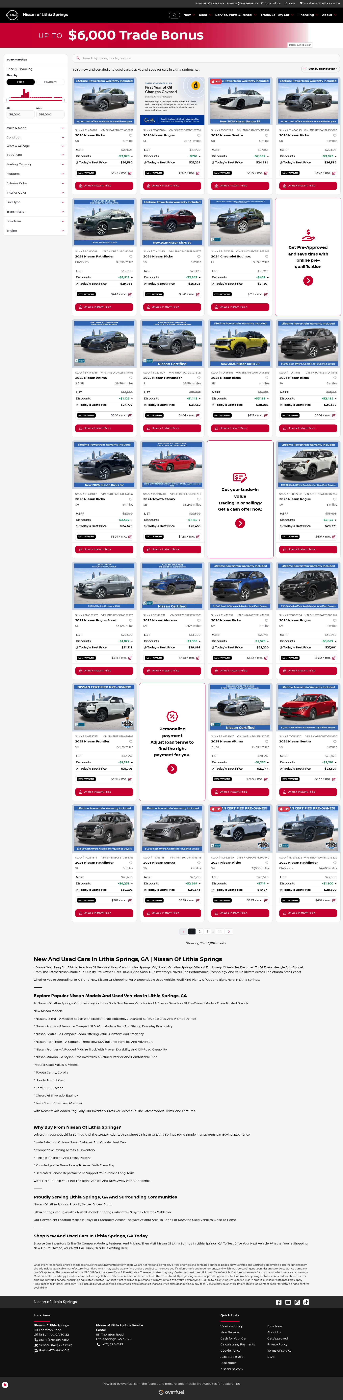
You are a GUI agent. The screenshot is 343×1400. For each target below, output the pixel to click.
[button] (271, 3)
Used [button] (203, 15)
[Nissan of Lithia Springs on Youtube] (286, 1302)
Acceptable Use (232, 1357)
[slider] (6, 100)
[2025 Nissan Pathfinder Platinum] (104, 222)
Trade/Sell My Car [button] (275, 15)
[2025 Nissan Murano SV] (172, 586)
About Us (274, 1332)
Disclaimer (228, 1363)
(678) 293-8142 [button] (112, 1344)
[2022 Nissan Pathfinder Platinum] (308, 828)
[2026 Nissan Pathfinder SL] (104, 828)
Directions (274, 1326)
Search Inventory (174, 15)
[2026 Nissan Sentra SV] (308, 707)
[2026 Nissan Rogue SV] (308, 465)
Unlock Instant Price (97, 185)
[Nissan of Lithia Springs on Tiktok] (304, 1302)
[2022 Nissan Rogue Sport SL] (104, 586)
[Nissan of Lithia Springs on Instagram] (295, 1302)
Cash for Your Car (234, 1338)
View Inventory (232, 1326)
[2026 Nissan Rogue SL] (172, 101)
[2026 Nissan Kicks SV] (172, 222)
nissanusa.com (232, 1369)
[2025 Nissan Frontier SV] (104, 707)
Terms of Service (279, 1350)
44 (220, 931)
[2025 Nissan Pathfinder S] (172, 343)
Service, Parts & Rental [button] (233, 15)
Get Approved (277, 1338)
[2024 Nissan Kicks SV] (240, 828)
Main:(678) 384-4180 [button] (54, 1339)
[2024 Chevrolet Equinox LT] (240, 222)
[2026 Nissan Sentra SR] (240, 101)
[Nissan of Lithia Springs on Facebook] (277, 1302)
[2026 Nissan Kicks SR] (104, 101)
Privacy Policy (277, 1344)
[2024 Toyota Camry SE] (172, 465)
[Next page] (229, 932)
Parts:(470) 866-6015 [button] (54, 1350)
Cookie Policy (230, 1350)
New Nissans (230, 1332)
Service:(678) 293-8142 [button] (55, 1345)
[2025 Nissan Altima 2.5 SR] (104, 343)
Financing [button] (306, 15)
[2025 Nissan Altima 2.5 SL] (240, 707)
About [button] (327, 15)
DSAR (271, 1357)
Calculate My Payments (238, 1344)
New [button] (187, 15)
